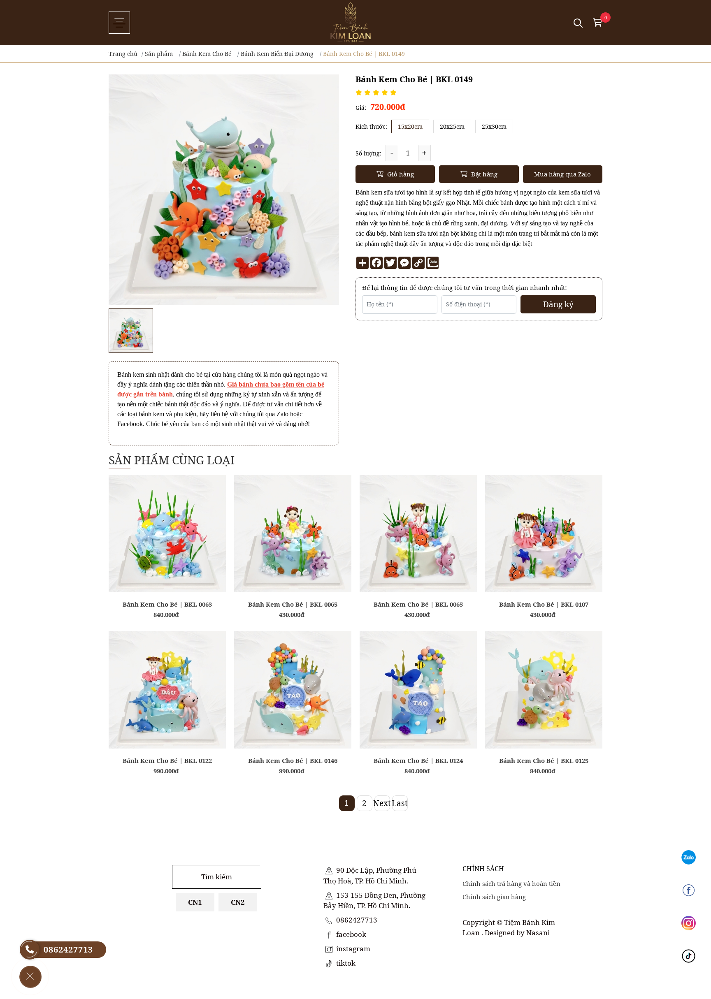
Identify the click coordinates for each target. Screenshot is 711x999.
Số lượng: (368, 153)
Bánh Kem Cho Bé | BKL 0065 (292, 604)
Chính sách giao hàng (494, 896)
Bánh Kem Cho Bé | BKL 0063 (167, 604)
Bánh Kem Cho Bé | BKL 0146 (292, 760)
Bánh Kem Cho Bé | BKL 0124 (418, 760)
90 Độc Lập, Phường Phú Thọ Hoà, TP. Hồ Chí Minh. (369, 875)
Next (382, 803)
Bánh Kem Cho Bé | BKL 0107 (543, 604)
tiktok (345, 963)
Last (400, 803)
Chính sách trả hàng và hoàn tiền (511, 883)
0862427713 (356, 920)
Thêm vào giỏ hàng (167, 580)
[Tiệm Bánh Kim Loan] (350, 22)
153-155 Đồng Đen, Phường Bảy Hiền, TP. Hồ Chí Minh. (374, 900)
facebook (350, 934)
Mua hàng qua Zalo (562, 174)
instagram (352, 948)
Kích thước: (371, 126)
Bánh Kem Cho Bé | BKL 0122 (167, 760)
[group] (131, 330)
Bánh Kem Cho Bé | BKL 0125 (543, 760)
